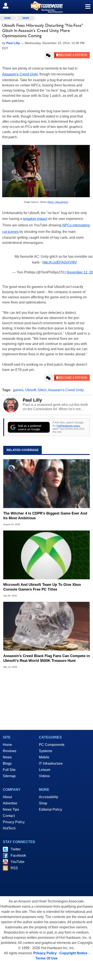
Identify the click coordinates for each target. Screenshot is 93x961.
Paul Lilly (32, 400)
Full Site (9, 770)
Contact (9, 816)
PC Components (51, 745)
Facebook (18, 855)
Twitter (16, 849)
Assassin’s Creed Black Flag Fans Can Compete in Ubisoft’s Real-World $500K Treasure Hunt (46, 658)
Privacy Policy (14, 822)
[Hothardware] (46, 7)
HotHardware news (68, 425)
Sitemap (9, 776)
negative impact (35, 219)
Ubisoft (30, 390)
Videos (44, 776)
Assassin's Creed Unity (20, 74)
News (25, 18)
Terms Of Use (46, 958)
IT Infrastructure (51, 763)
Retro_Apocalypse (57, 202)
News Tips (11, 809)
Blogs (7, 763)
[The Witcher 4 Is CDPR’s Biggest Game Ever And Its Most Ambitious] (46, 483)
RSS (14, 868)
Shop (43, 803)
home (7, 18)
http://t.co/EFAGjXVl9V (59, 262)
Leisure (44, 770)
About (7, 797)
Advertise (10, 803)
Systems (45, 751)
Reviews (9, 751)
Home (7, 745)
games (18, 390)
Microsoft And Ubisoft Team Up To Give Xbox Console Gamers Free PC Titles (42, 587)
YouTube (17, 862)
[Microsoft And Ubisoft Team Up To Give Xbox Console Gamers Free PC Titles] (46, 555)
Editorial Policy (50, 809)
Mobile (44, 757)
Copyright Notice (73, 953)
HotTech (9, 828)
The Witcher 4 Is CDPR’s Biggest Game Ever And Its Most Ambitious (45, 515)
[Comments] (49, 55)
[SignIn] (8, 5)
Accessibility (48, 797)
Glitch (42, 390)
